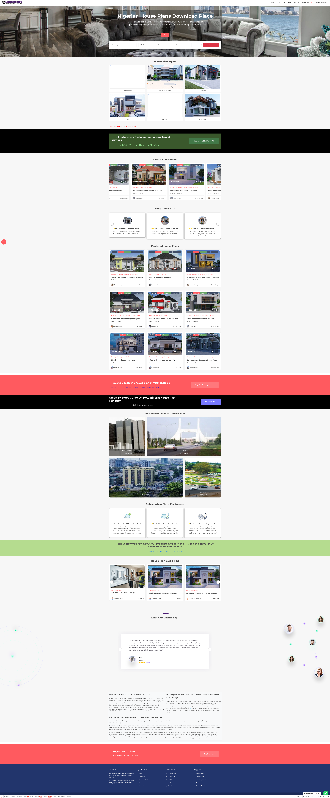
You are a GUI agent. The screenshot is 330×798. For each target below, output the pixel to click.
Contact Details (200, 786)
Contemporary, (202, 187)
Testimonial (199, 783)
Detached (211, 187)
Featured (158, 165)
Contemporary (173, 187)
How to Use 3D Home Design (123, 593)
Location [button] (287, 2)
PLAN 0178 (137, 334)
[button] (218, 224)
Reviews (141, 783)
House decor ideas (191, 590)
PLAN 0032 (175, 293)
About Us (142, 776)
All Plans (170, 783)
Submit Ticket (200, 776)
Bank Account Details (174, 786)
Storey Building (129, 187)
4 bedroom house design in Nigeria (125, 319)
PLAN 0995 (214, 334)
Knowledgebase (201, 780)
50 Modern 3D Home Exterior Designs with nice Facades (201, 594)
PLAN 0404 (177, 334)
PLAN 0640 (177, 252)
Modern (166, 315)
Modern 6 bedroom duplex (160, 277)
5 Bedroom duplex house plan (123, 360)
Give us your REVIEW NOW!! (204, 141)
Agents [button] (296, 2)
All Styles (170, 780)
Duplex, (188, 187)
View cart (307, 2)
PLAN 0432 (130, 165)
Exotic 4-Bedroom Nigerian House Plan (165, 190)
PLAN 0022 (139, 293)
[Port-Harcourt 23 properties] (127, 436)
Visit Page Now (210, 402)
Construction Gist (116, 590)
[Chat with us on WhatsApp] (325, 793)
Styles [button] (272, 2)
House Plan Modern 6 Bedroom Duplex (127, 277)
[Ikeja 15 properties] (146, 478)
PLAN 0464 (177, 165)
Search (211, 45)
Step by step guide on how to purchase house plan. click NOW (135, 387)
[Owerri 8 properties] (203, 478)
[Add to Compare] (141, 181)
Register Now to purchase (204, 385)
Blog (140, 773)
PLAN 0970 (139, 252)
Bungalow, (152, 187)
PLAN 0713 (214, 293)
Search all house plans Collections (122, 126)
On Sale (123, 165)
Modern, (121, 187)
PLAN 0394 (206, 165)
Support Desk (200, 773)
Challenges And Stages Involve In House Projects (162, 594)
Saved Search (143, 786)
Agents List (171, 776)
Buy (165, 35)
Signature (165, 165)
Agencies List (172, 773)
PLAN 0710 (214, 252)
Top (171, 165)
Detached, (159, 187)
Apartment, (114, 187)
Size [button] (279, 2)
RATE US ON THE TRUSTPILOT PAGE (138, 144)
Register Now (209, 754)
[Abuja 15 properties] (184, 436)
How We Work (143, 780)
